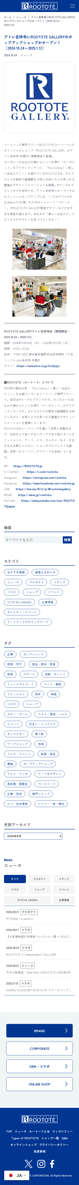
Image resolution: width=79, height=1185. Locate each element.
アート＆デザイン (50, 774)
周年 (38, 694)
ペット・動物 (53, 684)
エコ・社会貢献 (17, 804)
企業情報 (48, 602)
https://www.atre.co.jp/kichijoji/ (38, 366)
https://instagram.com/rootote (44, 477)
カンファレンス (33, 654)
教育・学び (14, 664)
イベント (54, 592)
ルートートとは (39, 1131)
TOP (9, 1131)
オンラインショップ (23, 1144)
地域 (41, 744)
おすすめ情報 (16, 572)
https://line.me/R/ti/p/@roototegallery (43, 489)
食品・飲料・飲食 (44, 664)
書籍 (10, 764)
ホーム (8, 17)
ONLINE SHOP (39, 1084)
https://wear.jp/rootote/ (35, 495)
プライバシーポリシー (54, 1144)
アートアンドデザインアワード (27, 622)
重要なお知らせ (45, 572)
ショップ (32, 592)
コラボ (11, 592)
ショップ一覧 (50, 1138)
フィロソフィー (62, 1131)
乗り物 (39, 734)
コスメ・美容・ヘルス (52, 714)
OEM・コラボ (39, 1066)
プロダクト (36, 582)
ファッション (16, 694)
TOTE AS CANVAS (19, 602)
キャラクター (16, 734)
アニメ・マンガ (17, 774)
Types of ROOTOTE (25, 1138)
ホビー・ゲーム (17, 714)
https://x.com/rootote (42, 471)
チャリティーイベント (22, 612)
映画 (54, 694)
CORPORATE (39, 1048)
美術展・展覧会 (17, 784)
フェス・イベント (19, 754)
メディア (60, 582)
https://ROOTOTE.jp (27, 466)
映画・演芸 (48, 754)
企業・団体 (14, 794)
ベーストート (47, 784)
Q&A (65, 1138)
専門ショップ (41, 794)
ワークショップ (17, 744)
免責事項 (40, 1151)
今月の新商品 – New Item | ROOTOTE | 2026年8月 (38, 972)
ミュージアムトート (20, 684)
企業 (10, 654)
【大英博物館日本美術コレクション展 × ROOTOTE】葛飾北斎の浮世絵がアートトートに (38, 938)
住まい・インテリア (42, 724)
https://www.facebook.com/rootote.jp (49, 483)
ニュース (21, 17)
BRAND (39, 1030)
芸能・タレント (55, 674)
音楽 (10, 674)
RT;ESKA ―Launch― (20, 918)
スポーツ (29, 674)
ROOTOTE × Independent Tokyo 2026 (31, 954)
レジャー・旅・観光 (51, 804)
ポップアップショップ (38, 764)
